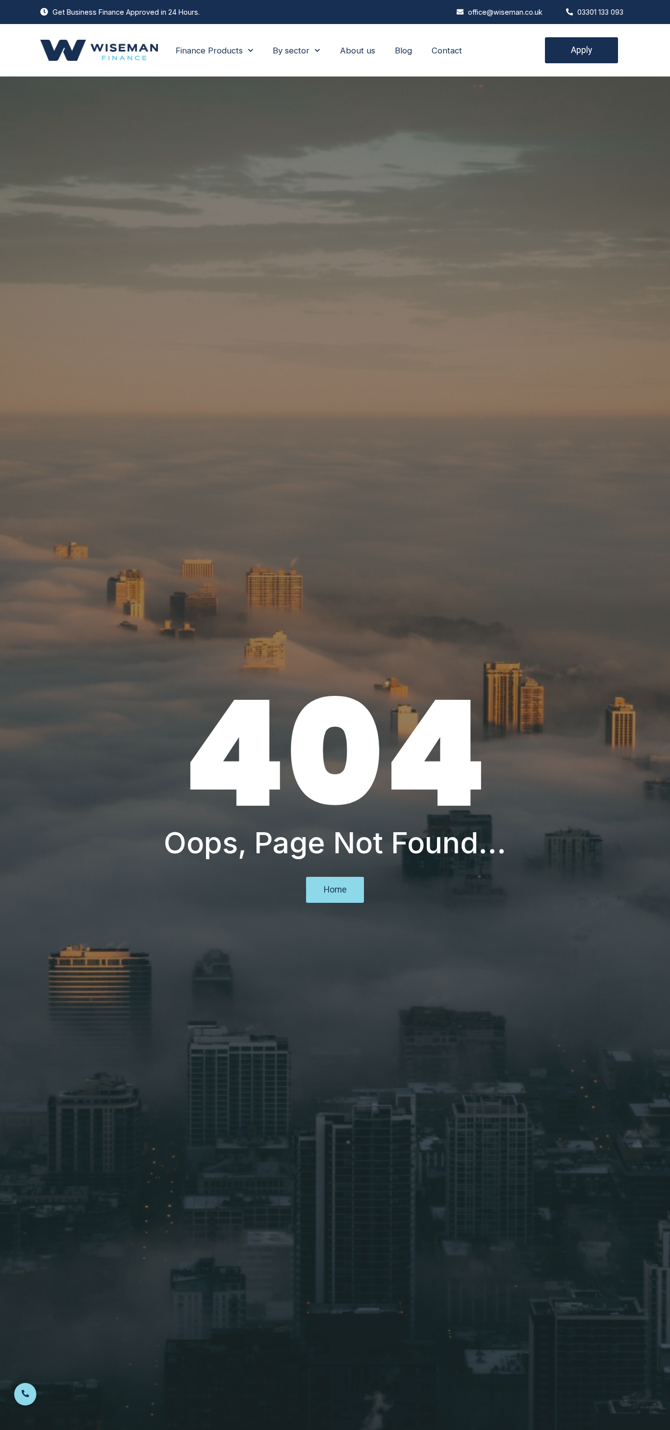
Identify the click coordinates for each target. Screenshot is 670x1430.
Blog (403, 50)
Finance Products (209, 50)
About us (357, 50)
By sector (291, 50)
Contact (447, 50)
